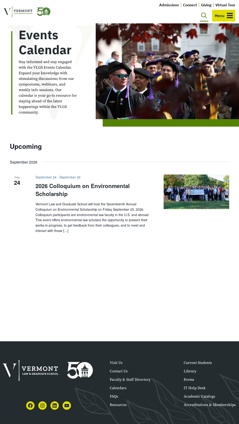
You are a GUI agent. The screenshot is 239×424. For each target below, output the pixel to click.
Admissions (169, 5)
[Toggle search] (204, 15)
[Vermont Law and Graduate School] (27, 11)
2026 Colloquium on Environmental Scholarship (82, 190)
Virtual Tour (225, 5)
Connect (190, 5)
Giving (206, 5)
